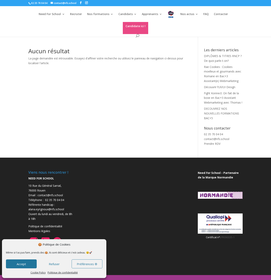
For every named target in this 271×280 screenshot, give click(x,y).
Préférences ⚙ (87, 264)
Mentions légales (39, 231)
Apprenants (150, 14)
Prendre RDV (212, 144)
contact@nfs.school (216, 139)
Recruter (76, 14)
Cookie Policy (38, 272)
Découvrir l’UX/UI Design (219, 87)
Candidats (125, 14)
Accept (21, 264)
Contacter (221, 14)
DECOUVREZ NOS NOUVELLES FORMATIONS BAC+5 (221, 113)
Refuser (54, 264)
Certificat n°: (213, 237)
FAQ (206, 14)
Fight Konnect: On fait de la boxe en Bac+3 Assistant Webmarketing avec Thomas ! (223, 98)
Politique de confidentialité (63, 272)
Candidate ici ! (135, 26)
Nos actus (187, 14)
